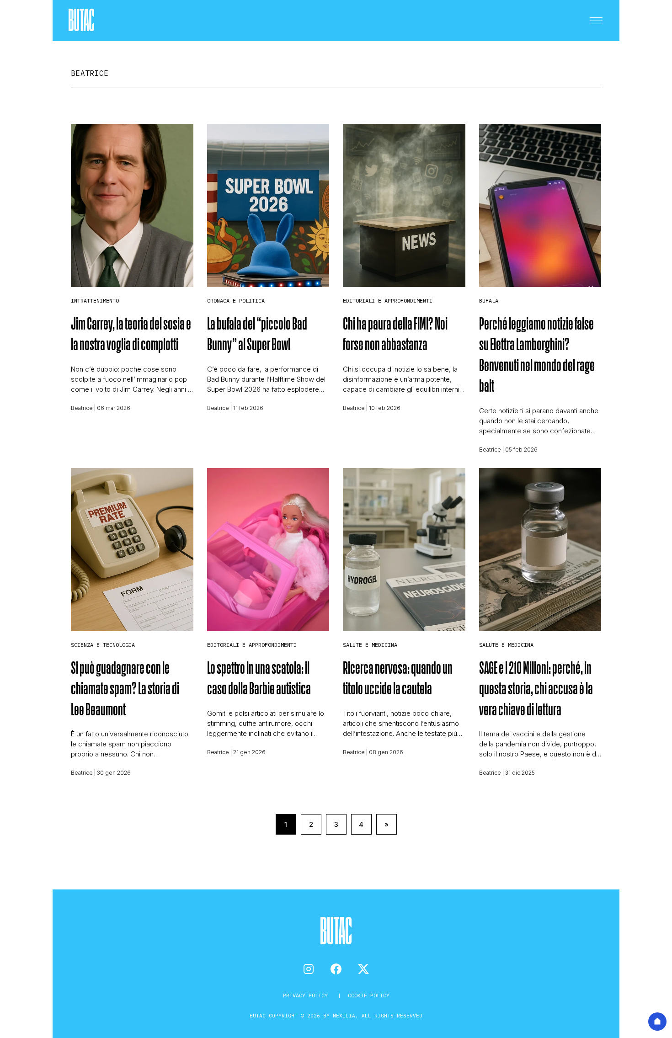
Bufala (488, 300)
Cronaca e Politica (236, 300)
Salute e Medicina (370, 644)
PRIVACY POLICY (307, 995)
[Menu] (596, 20)
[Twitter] (363, 969)
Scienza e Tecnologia (103, 644)
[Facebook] (336, 969)
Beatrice (82, 408)
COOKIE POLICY (368, 995)
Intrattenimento (95, 300)
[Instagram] (308, 969)
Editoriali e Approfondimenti (387, 300)
